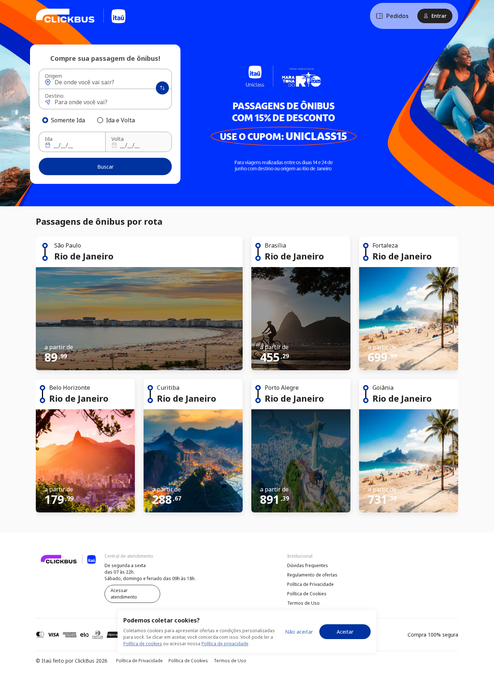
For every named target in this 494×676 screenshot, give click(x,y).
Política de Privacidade (310, 584)
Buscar (105, 166)
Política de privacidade (224, 644)
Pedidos (397, 16)
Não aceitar (299, 631)
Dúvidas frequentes (307, 565)
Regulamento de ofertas (312, 575)
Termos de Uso (303, 603)
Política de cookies (142, 644)
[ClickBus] (56, 564)
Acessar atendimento (124, 593)
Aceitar (345, 631)
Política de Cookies (307, 594)
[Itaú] (81, 16)
